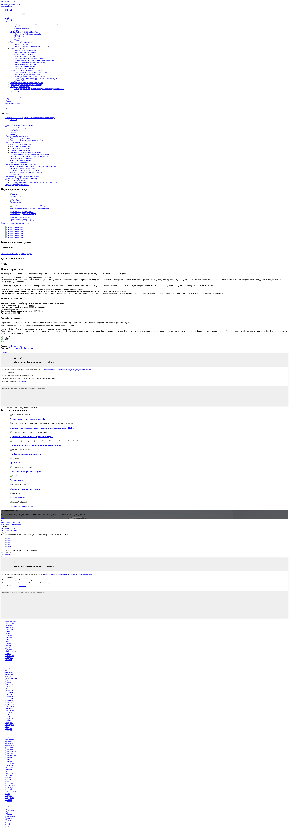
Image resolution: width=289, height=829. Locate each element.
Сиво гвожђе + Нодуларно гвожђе (27, 34)
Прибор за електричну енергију (22, 220)
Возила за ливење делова (22, 506)
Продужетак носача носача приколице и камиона (33, 62)
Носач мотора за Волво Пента (25, 64)
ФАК (7, 99)
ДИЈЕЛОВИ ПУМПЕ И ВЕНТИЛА (24, 32)
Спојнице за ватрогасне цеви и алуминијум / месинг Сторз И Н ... (42, 428)
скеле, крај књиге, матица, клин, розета (29, 77)
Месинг (17, 38)
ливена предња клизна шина (25, 52)
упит (3, 518)
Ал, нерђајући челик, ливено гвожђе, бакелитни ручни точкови (39, 89)
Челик (16, 40)
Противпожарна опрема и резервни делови (26, 83)
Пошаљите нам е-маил (9, 254)
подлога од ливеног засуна (24, 56)
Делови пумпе (15, 202)
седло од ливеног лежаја (23, 54)
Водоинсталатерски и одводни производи (30, 72)
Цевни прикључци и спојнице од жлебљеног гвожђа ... (36, 445)
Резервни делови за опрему (20, 87)
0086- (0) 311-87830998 (9, 531)
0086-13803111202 (8, 529)
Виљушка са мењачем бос (24, 68)
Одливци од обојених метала (21, 42)
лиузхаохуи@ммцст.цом (10, 522)
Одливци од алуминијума (24, 44)
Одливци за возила (17, 48)
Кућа (7, 18)
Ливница (8, 20)
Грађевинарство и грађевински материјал (26, 70)
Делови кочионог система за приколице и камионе (34, 60)
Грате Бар (18, 26)
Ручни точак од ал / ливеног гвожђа (28, 419)
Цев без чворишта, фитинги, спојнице (29, 75)
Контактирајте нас (12, 103)
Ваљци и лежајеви (21, 28)
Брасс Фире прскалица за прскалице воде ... (31, 436)
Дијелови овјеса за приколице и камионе (30, 58)
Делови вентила (16, 196)
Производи (9, 22)
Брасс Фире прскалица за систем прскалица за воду (30, 208)
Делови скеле (19, 81)
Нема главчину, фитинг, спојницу (23, 214)
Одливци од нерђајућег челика (22, 91)
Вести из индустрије (18, 97)
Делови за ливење (8, 352)
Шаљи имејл (6, 554)
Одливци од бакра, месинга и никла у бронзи (32, 46)
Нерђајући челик (20, 36)
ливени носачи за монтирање (25, 50)
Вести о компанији (17, 95)
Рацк (16, 30)
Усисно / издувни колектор (24, 66)
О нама (8, 101)
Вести (7, 93)
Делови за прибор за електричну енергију (26, 85)
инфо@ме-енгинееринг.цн (11, 524)
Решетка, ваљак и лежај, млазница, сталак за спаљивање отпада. (34, 24)
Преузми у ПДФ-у (26, 254)
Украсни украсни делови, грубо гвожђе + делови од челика (37, 79)
